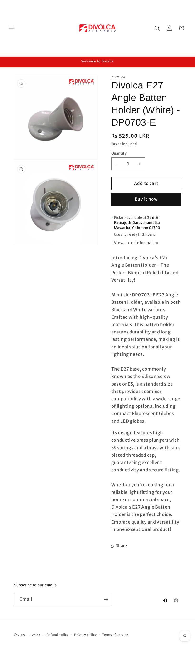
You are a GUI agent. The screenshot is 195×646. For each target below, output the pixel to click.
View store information (137, 242)
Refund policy (58, 634)
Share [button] (121, 545)
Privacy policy (85, 634)
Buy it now (146, 199)
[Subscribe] (106, 599)
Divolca (34, 635)
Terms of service (115, 634)
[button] (11, 28)
